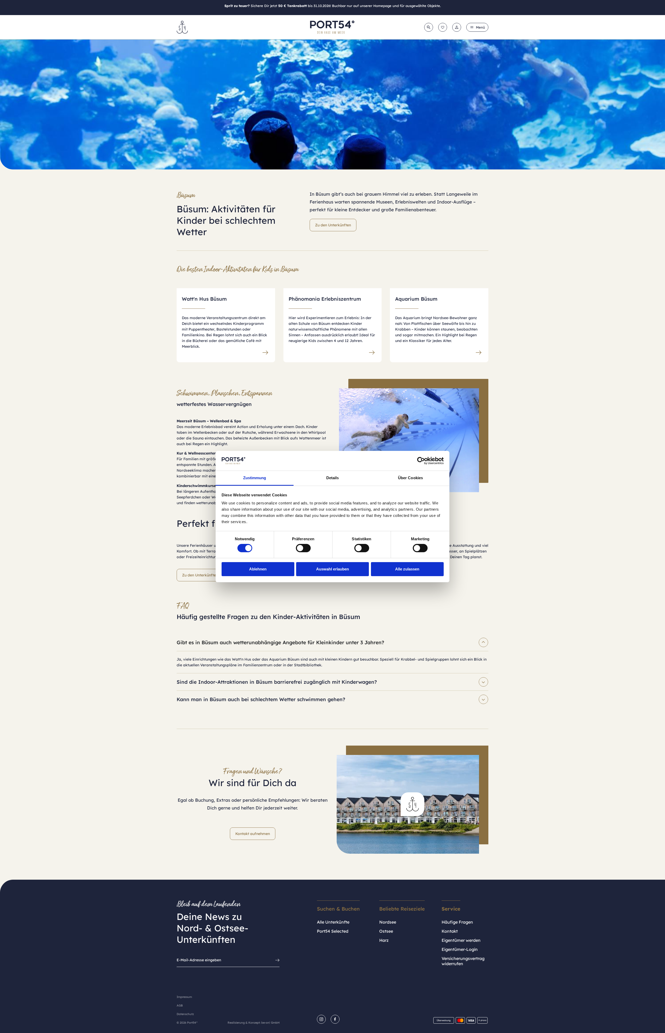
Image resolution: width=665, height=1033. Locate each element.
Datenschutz (185, 1014)
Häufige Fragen (457, 922)
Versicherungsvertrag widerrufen (463, 961)
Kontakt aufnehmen (252, 833)
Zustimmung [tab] (254, 478)
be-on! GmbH (270, 1022)
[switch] (303, 548)
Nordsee (387, 922)
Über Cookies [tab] (410, 478)
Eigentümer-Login (460, 949)
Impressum (184, 997)
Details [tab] (332, 478)
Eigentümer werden (461, 940)
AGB (180, 1005)
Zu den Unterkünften (333, 225)
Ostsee (386, 931)
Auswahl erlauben (332, 569)
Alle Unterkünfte (333, 922)
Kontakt (450, 931)
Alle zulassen (407, 569)
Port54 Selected (332, 931)
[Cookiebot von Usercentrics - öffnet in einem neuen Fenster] (421, 461)
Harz (384, 940)
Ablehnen (258, 569)
